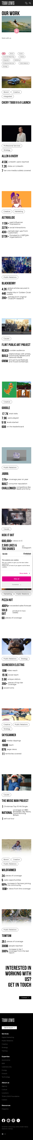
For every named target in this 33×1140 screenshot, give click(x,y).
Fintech (4, 1073)
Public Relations (24, 63)
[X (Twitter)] (18, 1120)
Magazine (5, 1109)
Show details (24, 573)
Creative (22, 56)
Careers (4, 1100)
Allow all (16, 579)
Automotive (6, 1060)
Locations (5, 1093)
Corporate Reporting (8, 56)
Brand (11, 53)
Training (4, 1051)
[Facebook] (3, 1120)
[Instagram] (8, 1120)
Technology (6, 1077)
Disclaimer (4, 1126)
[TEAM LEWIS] (8, 3)
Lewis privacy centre (13, 1126)
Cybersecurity (7, 1067)
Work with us (6, 38)
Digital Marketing (8, 1037)
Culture (4, 1089)
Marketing (17, 60)
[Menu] (26, 3)
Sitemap (10, 1128)
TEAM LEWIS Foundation (10, 1096)
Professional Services (8, 63)
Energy (4, 1070)
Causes (21, 53)
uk (5, 1134)
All (3, 53)
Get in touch (8, 1028)
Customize (15, 584)
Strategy (5, 66)
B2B (3, 1063)
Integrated (6, 60)
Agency (4, 1086)
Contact (24, 997)
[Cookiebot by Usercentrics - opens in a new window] (23, 554)
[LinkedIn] (13, 1120)
